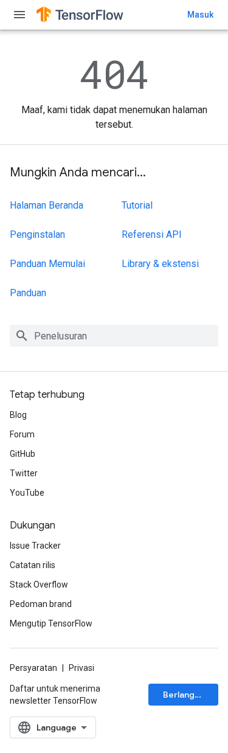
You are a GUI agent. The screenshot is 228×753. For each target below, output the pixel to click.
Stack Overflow (39, 584)
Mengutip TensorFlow (51, 623)
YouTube (27, 493)
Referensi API (152, 234)
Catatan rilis (32, 565)
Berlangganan (190, 694)
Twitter (24, 473)
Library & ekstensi (160, 263)
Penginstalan (37, 234)
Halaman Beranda (46, 205)
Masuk (200, 14)
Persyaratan (33, 668)
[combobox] (114, 336)
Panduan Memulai (47, 263)
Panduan (28, 293)
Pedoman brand (41, 604)
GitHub (22, 454)
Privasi (81, 668)
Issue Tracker (35, 545)
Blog (18, 415)
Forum (22, 434)
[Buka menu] (19, 14)
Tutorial (137, 205)
